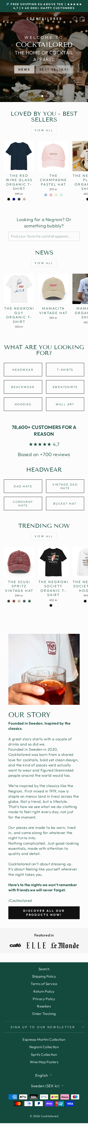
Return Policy (43, 991)
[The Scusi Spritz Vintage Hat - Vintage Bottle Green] (29, 601)
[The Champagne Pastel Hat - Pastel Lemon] (56, 195)
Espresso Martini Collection (44, 1039)
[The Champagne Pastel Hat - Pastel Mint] (61, 195)
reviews (61, 454)
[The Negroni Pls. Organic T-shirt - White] (82, 199)
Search (44, 969)
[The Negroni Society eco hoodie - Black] (85, 601)
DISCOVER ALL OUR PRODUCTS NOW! (44, 912)
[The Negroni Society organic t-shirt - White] (56, 605)
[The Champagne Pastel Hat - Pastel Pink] (51, 195)
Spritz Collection (44, 1054)
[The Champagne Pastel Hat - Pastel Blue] (45, 195)
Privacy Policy (44, 999)
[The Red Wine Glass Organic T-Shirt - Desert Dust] (24, 199)
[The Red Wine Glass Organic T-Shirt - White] (29, 199)
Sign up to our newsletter (43, 1027)
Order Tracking (44, 1014)
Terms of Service (44, 984)
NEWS (24, 69)
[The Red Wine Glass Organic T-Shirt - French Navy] (14, 199)
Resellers (44, 1006)
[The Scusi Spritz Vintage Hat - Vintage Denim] (24, 601)
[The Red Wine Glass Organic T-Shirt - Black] (8, 199)
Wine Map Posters (44, 1062)
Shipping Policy (44, 976)
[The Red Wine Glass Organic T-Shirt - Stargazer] (19, 199)
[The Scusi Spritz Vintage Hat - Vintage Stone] (19, 601)
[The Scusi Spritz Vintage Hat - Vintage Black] (8, 601)
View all (44, 130)
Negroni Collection (44, 1047)
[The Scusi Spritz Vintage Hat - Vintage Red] (14, 601)
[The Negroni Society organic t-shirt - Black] (51, 605)
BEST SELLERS (54, 69)
